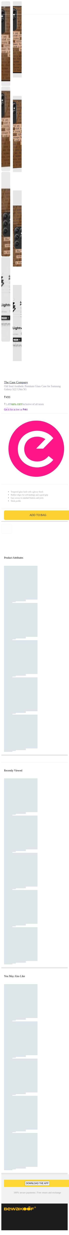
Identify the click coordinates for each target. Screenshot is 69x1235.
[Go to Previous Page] (4, 7)
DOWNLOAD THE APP (37, 1183)
